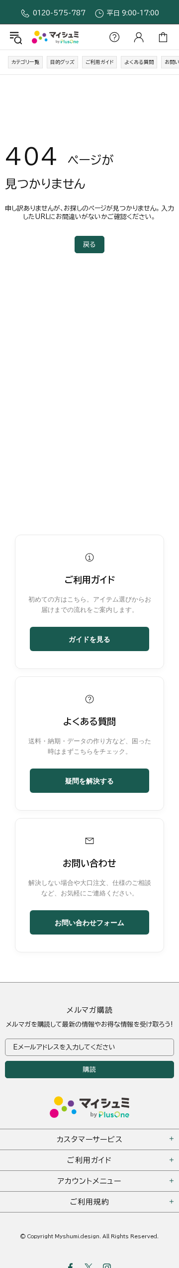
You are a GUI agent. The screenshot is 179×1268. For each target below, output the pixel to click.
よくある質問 (139, 61)
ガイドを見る (89, 639)
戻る (89, 244)
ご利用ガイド (99, 61)
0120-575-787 (59, 13)
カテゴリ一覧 (25, 61)
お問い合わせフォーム (89, 922)
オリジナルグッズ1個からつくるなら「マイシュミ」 (55, 37)
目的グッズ (62, 61)
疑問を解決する (89, 780)
